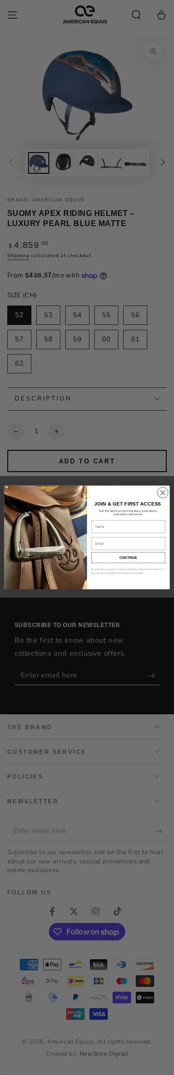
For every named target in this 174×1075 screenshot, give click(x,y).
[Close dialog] (163, 492)
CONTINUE (128, 557)
